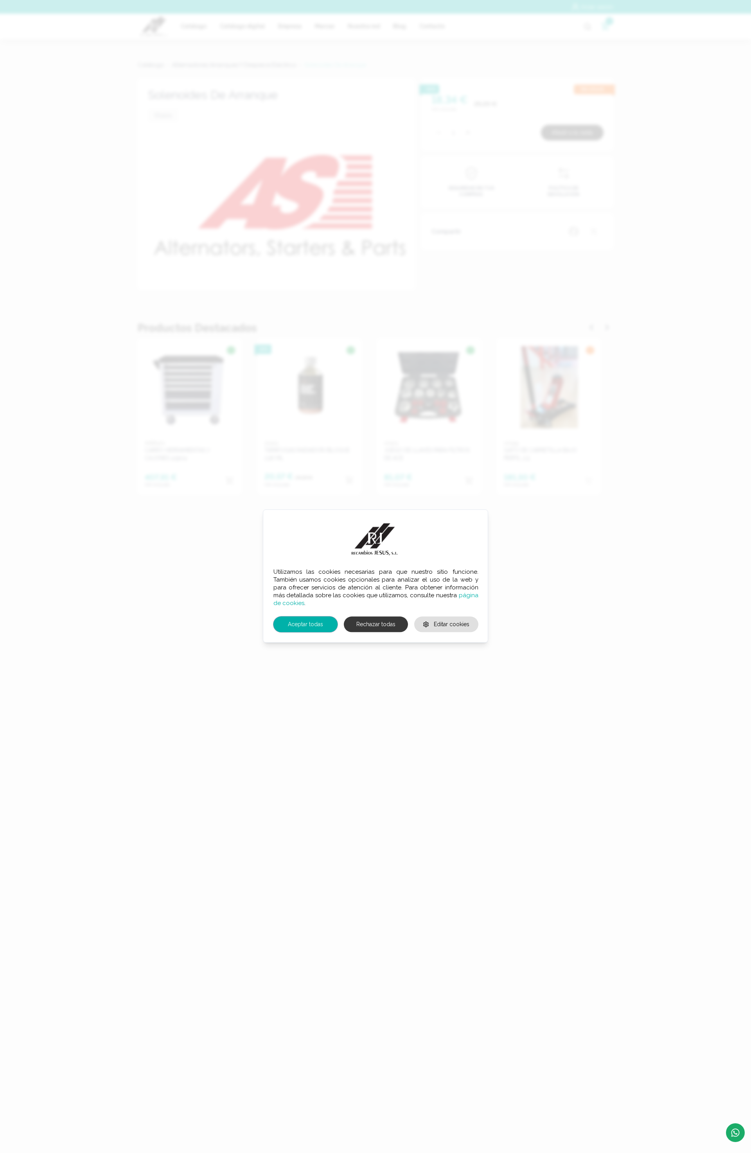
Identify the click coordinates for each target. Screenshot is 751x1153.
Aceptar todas (305, 624)
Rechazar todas (375, 624)
